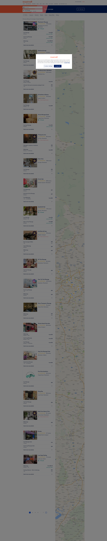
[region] (54, 61)
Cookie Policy (67, 62)
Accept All (57, 66)
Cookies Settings (48, 66)
